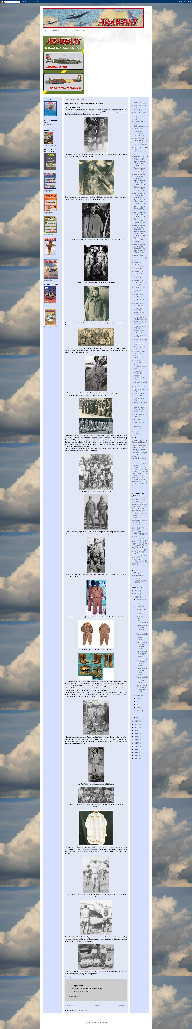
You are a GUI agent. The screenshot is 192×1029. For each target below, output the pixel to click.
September (140, 609)
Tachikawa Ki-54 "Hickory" (139, 408)
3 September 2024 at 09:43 (80, 991)
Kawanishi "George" (140, 258)
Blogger (104, 1022)
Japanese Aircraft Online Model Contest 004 (139, 182)
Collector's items (139, 126)
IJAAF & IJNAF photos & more (139, 139)
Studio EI (137, 578)
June (138, 701)
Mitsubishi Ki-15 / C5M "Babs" (140, 322)
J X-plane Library (139, 156)
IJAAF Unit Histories (141, 147)
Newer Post (70, 1006)
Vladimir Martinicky (140, 422)
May (138, 704)
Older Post (122, 1006)
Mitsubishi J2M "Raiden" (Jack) (139, 318)
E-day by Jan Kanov (140, 613)
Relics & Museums (140, 398)
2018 (136, 737)
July (137, 698)
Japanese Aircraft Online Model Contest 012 (139, 233)
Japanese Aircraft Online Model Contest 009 (139, 214)
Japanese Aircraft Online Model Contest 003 (139, 176)
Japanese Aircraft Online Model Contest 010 (139, 221)
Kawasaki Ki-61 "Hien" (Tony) (139, 281)
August (138, 695)
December (139, 600)
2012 (136, 755)
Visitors (136, 419)
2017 (136, 740)
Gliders (136, 128)
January (139, 717)
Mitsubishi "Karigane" (137, 291)
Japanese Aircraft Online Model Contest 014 (139, 246)
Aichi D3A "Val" (139, 103)
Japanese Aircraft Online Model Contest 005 (139, 189)
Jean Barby (137, 255)
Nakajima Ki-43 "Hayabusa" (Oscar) (140, 366)
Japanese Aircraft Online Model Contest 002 (139, 170)
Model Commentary (140, 339)
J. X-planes (137, 159)
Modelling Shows (139, 347)
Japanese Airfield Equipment (139, 251)
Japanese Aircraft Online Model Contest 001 (139, 163)
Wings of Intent (139, 575)
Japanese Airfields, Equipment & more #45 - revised (142, 636)
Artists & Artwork (140, 117)
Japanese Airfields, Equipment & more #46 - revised (142, 628)
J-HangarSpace (138, 573)
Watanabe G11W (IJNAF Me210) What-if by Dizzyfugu (142, 619)
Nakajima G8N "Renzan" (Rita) (139, 357)
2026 (136, 591)
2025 (136, 594)
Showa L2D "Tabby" (140, 402)
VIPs (135, 417)
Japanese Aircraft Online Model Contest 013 (139, 240)
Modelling (137, 344)
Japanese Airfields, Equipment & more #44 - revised (142, 645)
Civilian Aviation (139, 121)
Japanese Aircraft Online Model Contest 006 (139, 195)
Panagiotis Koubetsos (140, 389)
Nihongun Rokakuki (140, 382)
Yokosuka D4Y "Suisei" (139, 427)
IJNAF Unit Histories (141, 152)
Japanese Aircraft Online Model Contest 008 (139, 208)
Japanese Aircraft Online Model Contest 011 (139, 227)
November (139, 603)
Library (136, 285)
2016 (136, 743)
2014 (136, 749)
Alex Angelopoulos (140, 112)
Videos (136, 412)
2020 (136, 730)
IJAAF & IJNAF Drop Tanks (139, 135)
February (139, 714)
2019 (136, 733)
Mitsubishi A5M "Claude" (139, 295)
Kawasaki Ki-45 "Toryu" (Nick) (139, 272)
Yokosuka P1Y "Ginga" (138, 432)
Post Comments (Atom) (81, 1010)
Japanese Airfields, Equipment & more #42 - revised (142, 662)
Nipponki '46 (138, 386)
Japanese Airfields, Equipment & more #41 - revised (142, 671)
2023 (136, 721)
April (138, 708)
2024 (136, 597)
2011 (136, 758)
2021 (136, 727)
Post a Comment (74, 996)
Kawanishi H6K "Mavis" (139, 263)
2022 (136, 724)
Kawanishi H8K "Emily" (139, 268)
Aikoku (136, 110)
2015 (136, 746)
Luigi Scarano (138, 287)
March (138, 711)
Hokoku (136, 131)
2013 (136, 752)
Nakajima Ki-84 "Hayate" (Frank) (139, 376)
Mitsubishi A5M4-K (140, 299)
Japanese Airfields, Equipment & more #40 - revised (142, 679)
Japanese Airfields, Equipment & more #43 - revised (142, 654)
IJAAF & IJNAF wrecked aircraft (139, 144)
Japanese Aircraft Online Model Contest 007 (139, 201)
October (139, 606)
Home (96, 1006)
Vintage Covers (139, 414)
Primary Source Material (139, 394)
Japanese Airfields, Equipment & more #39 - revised (142, 688)
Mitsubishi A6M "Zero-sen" (139, 304)
